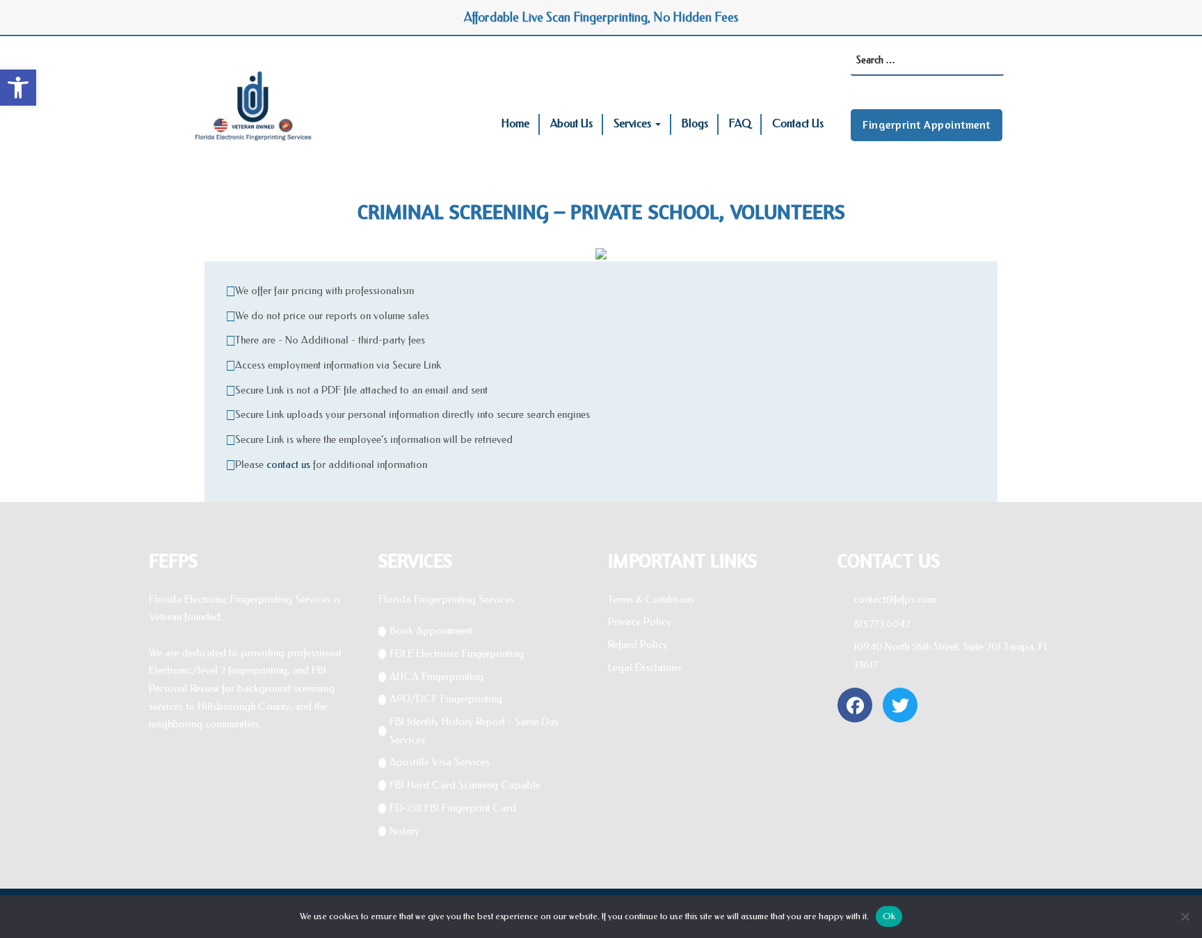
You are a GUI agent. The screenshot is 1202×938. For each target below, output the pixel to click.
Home (515, 123)
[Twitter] (900, 705)
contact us (288, 464)
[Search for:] (927, 61)
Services (632, 123)
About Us (571, 123)
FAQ (740, 123)
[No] (1185, 916)
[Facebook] (855, 705)
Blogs (695, 123)
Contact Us (798, 123)
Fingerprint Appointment (927, 124)
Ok (889, 916)
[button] (18, 88)
